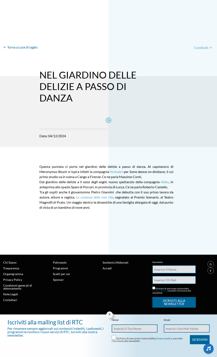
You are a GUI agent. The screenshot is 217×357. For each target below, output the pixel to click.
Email (167, 320)
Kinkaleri (116, 172)
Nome (115, 320)
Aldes (165, 182)
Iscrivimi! (200, 339)
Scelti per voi (61, 274)
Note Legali (10, 294)
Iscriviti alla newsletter (174, 302)
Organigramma (13, 274)
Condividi (201, 48)
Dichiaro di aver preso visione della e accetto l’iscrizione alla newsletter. (171, 290)
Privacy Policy (12, 279)
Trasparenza (11, 268)
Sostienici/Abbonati (115, 262)
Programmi (60, 268)
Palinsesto (60, 262)
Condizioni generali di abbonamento (17, 287)
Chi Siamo (10, 262)
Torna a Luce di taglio (22, 47)
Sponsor (58, 279)
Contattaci (10, 300)
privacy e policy (159, 290)
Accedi (107, 268)
